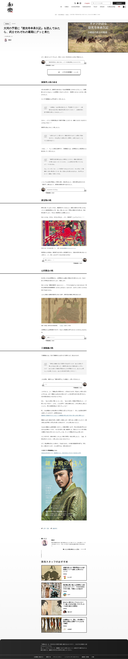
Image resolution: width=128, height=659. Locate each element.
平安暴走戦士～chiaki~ (50, 65)
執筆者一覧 (48, 657)
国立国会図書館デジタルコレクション (68, 248)
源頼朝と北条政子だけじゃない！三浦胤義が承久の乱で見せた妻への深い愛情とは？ (62, 415)
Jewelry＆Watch (76, 6)
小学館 (92, 657)
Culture (67, 6)
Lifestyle (102, 6)
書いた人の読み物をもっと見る (71, 549)
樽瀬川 (53, 540)
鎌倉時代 (55, 528)
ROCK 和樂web (61, 14)
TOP (56, 14)
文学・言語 (46, 528)
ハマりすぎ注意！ (66, 72)
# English (87, 3)
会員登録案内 (119, 3)
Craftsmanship (111, 6)
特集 (119, 6)
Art (61, 6)
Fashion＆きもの (87, 6)
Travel (95, 6)
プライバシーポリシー (57, 657)
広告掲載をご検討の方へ (39, 657)
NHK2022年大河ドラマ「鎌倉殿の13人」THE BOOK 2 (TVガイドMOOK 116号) (61, 453)
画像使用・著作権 (85, 657)
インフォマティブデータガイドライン (72, 657)
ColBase (61, 325)
